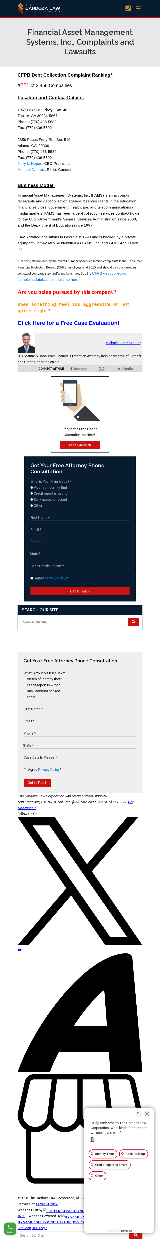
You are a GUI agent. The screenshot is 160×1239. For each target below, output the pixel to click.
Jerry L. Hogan (30, 163)
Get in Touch (80, 591)
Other (37, 505)
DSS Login (39, 1228)
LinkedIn (126, 369)
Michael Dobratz (31, 170)
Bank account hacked (50, 499)
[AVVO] (80, 1071)
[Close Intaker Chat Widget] (147, 1114)
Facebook (79, 369)
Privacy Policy (56, 578)
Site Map (24, 1228)
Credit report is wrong (50, 493)
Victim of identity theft (50, 487)
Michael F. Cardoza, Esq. (124, 343)
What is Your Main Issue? (51, 481)
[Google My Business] (80, 1182)
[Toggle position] (139, 1114)
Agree (51, 578)
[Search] (133, 622)
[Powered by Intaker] (127, 1231)
